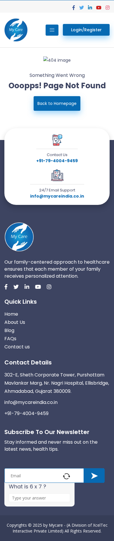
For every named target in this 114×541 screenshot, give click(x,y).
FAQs (10, 338)
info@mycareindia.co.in (57, 196)
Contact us (17, 346)
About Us (14, 322)
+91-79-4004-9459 (57, 161)
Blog (9, 330)
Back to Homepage (57, 103)
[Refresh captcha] (66, 476)
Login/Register (86, 30)
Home (11, 314)
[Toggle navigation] (52, 30)
